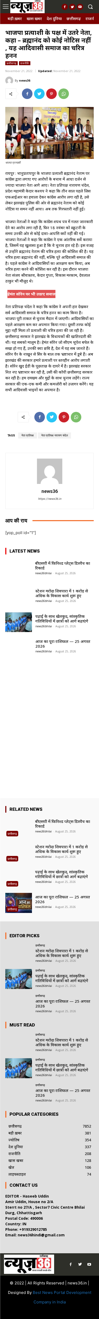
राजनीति (24, 63)
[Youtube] (80, 7)
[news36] (10, 80)
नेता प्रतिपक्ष (27, 435)
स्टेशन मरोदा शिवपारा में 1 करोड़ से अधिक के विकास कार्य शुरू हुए (61, 593)
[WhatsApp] (63, 93)
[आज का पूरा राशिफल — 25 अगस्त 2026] (18, 647)
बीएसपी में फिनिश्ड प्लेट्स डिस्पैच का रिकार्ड (62, 565)
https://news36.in (49, 499)
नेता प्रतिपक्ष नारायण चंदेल (54, 435)
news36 (24, 80)
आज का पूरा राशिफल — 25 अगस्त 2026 (62, 644)
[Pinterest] (51, 93)
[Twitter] (72, 7)
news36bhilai (43, 573)
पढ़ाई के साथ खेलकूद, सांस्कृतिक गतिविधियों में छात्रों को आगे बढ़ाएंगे (61, 619)
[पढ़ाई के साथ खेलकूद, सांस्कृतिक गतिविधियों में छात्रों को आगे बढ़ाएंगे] (18, 622)
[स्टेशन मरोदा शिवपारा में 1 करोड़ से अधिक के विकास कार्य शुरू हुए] (18, 597)
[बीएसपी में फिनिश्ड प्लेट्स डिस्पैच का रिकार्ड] (18, 569)
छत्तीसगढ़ (11, 63)
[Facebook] (65, 7)
